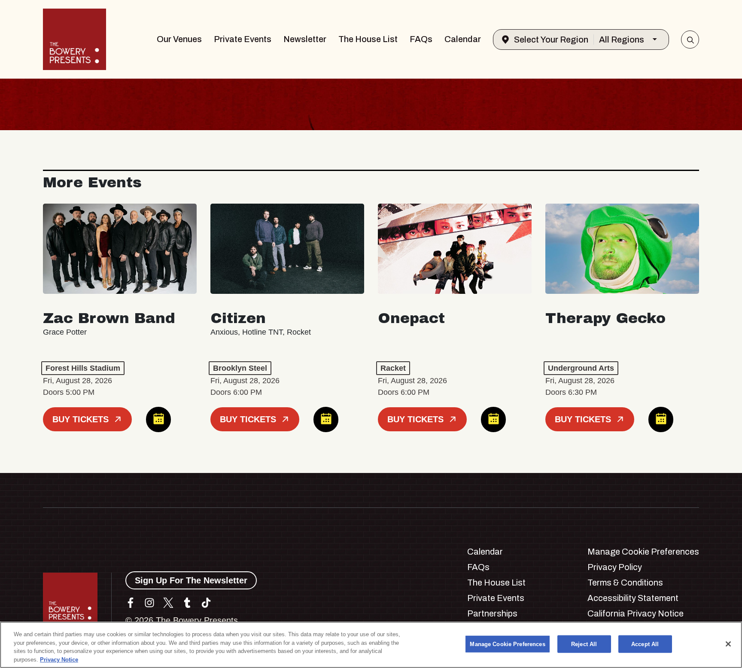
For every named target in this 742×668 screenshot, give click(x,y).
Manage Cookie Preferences (507, 644)
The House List (368, 39)
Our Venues (179, 39)
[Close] (728, 643)
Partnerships (492, 613)
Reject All (584, 644)
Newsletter (304, 39)
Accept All (645, 644)
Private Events (242, 39)
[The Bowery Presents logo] (74, 39)
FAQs (421, 39)
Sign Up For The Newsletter (191, 580)
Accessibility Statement (632, 598)
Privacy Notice (59, 659)
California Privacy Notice (635, 613)
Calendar (462, 39)
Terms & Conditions (625, 582)
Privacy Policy (614, 567)
